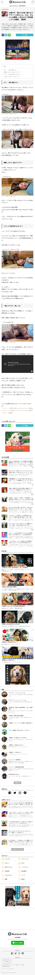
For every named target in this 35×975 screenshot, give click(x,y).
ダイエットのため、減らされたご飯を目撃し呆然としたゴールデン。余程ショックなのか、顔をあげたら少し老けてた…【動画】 (20, 803)
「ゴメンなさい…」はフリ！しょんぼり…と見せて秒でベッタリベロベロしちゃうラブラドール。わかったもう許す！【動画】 (21, 813)
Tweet (6, 35)
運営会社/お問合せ (6, 966)
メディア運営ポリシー (7, 961)
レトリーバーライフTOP (7, 968)
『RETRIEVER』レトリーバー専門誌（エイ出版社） (13, 964)
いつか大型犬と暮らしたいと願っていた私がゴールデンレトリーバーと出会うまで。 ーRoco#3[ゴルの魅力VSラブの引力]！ (20, 822)
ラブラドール (24, 859)
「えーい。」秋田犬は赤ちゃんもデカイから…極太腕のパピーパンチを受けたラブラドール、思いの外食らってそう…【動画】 (17, 410)
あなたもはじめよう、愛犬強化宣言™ (17, 5)
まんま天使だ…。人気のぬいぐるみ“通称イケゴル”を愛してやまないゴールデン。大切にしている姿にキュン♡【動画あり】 (21, 841)
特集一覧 (17, 782)
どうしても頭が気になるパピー (12, 74)
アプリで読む (24, 35)
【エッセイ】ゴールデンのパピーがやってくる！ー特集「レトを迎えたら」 (20, 831)
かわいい (7, 863)
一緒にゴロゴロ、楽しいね (11, 76)
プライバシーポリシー (7, 963)
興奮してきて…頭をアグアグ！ (12, 72)
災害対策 (7, 871)
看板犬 (23, 879)
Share (3, 35)
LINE (9, 35)
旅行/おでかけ (8, 867)
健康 (6, 879)
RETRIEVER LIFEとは (7, 960)
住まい (23, 863)
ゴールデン (8, 859)
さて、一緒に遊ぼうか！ (11, 70)
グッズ (23, 875)
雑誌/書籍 (23, 871)
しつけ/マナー (25, 867)
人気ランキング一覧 (17, 849)
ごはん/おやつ (8, 875)
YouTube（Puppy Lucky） (10, 113)
